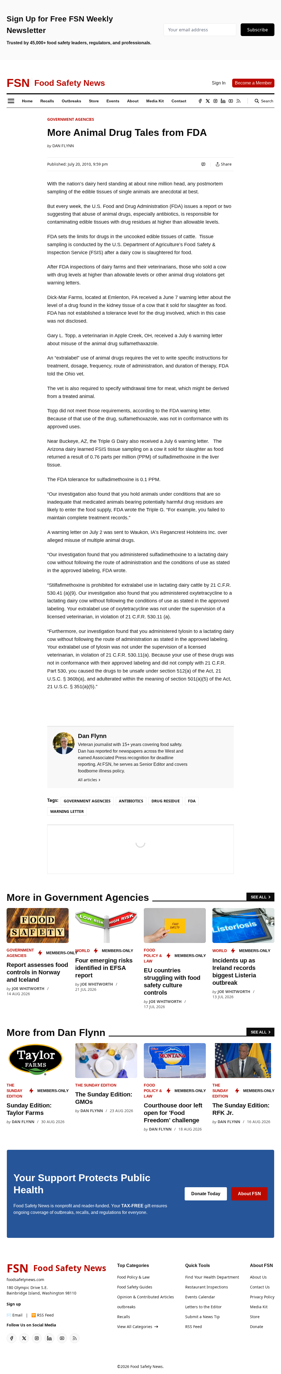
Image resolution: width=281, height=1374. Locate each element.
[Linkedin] (223, 100)
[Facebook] (200, 100)
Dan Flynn (63, 146)
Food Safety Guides (134, 1287)
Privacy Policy (262, 1296)
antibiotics (131, 800)
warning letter (67, 811)
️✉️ (15, 1315)
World (82, 950)
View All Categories (134, 1326)
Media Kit (259, 1306)
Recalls (123, 1316)
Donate (256, 1326)
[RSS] (238, 100)
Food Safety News (146, 1366)
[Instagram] (215, 100)
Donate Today (205, 1193)
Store (255, 1316)
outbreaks (126, 1306)
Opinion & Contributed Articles (145, 1296)
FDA (192, 800)
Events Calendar (200, 1296)
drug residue (165, 800)
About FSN (249, 1193)
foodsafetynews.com (25, 1279)
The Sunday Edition (14, 1090)
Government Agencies (70, 119)
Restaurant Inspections (206, 1287)
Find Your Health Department (212, 1277)
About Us (258, 1277)
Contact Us (260, 1287)
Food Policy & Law (153, 955)
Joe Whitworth (28, 988)
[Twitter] (207, 100)
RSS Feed (193, 1326)
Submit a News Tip (202, 1316)
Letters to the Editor (203, 1306)
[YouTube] (230, 100)
